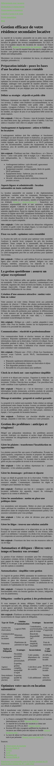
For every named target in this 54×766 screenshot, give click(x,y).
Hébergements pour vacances (12, 3)
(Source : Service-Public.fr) (25, 202)
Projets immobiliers (8, 17)
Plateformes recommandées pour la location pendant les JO (24, 761)
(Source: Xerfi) (34, 726)
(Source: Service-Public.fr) (33, 737)
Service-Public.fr (12, 748)
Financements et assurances (12, 10)
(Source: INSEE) (32, 721)
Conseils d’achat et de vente (12, 14)
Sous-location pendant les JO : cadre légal (17, 764)
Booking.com (11, 755)
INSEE (9, 750)
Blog (3, 21)
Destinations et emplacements (12, 7)
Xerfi (8, 753)
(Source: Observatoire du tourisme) (27, 47)
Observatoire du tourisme (16, 746)
